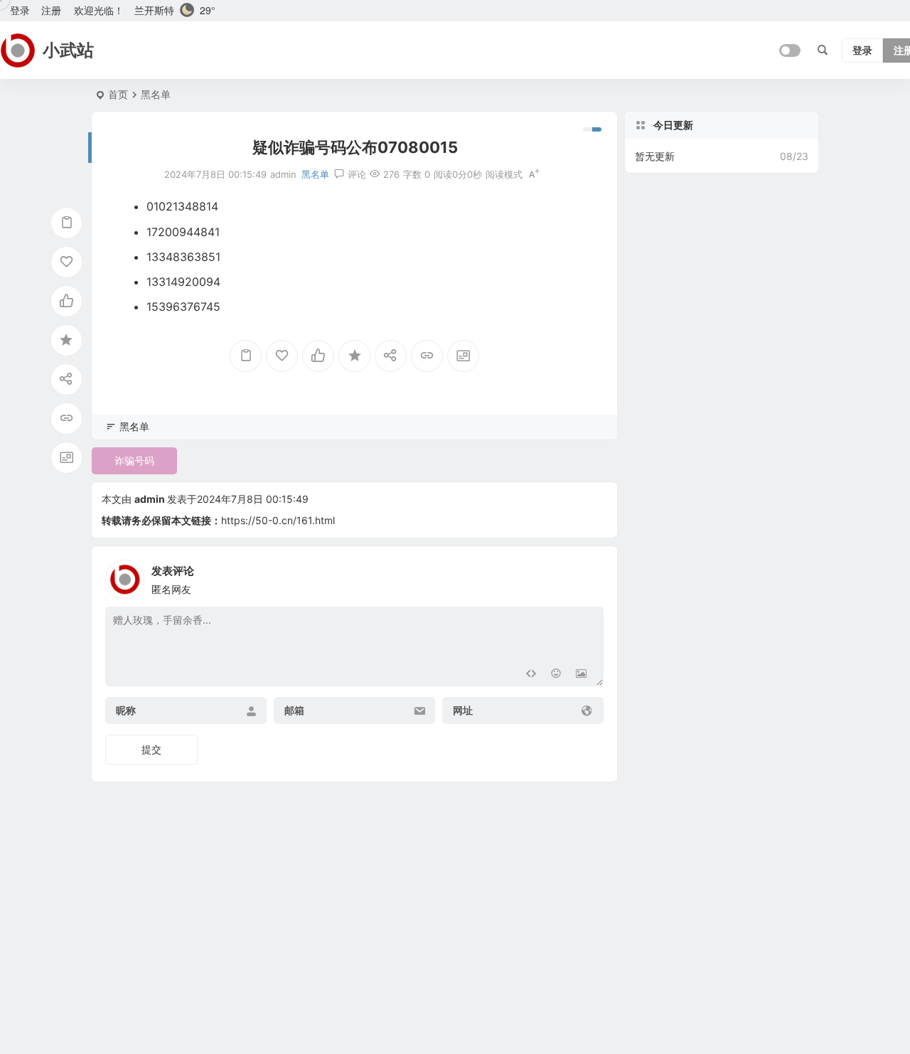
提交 (151, 749)
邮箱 (294, 711)
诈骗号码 (134, 460)
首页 (118, 94)
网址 (463, 711)
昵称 (126, 711)
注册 (51, 10)
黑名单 (156, 94)
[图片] (581, 674)
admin (149, 499)
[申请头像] (589, 575)
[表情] (555, 674)
